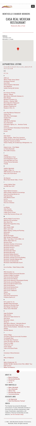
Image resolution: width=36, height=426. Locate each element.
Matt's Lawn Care (8, 229)
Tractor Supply (7, 346)
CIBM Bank (7, 119)
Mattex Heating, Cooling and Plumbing (14, 230)
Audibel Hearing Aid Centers (11, 88)
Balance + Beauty (8, 94)
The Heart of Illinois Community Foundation (15, 336)
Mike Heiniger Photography (11, 237)
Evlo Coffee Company (9, 150)
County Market (8, 129)
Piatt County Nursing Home (11, 287)
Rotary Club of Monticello (10, 308)
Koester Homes (8, 201)
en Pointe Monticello (9, 149)
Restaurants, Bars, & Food (18, 26)
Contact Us (11, 380)
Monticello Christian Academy (11, 245)
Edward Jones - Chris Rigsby (11, 147)
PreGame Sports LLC (9, 297)
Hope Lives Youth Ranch (10, 173)
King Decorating (8, 196)
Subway (6, 328)
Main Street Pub (8, 222)
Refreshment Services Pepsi (11, 305)
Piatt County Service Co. (10, 289)
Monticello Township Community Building (14, 257)
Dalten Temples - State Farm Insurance (14, 137)
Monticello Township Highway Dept (13, 259)
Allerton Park (11, 391)
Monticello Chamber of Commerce (13, 244)
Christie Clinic (7, 117)
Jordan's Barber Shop (9, 184)
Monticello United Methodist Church (13, 262)
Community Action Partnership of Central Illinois (16, 128)
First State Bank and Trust (11, 160)
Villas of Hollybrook (9, 357)
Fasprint (6, 155)
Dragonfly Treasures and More (12, 141)
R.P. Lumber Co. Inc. (9, 302)
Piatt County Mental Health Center (13, 284)
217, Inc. (6, 73)
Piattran (6, 292)
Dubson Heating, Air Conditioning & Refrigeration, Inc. (18, 142)
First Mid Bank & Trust (9, 157)
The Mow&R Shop (8, 338)
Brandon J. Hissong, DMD (10, 101)
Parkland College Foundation (11, 275)
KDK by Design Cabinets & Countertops (14, 192)
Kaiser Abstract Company (10, 191)
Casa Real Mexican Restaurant (12, 112)
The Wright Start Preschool (11, 340)
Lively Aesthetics (8, 210)
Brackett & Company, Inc (10, 99)
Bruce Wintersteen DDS (10, 104)
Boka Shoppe (7, 98)
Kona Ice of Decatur (9, 202)
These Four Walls (8, 343)
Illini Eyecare (7, 178)
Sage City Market (8, 313)
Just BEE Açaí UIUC (9, 186)
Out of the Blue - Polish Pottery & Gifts (14, 267)
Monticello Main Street (10, 251)
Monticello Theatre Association (12, 256)
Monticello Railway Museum (11, 254)
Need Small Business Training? (16, 401)
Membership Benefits (14, 379)
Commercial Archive (13, 394)
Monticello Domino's (9, 247)
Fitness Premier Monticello (11, 162)
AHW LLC (6, 78)
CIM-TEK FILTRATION (10, 121)
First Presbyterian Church (10, 158)
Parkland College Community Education (14, 273)
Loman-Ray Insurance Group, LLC (13, 214)
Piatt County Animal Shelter (11, 277)
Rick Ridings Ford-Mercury (11, 307)
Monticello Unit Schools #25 (11, 261)
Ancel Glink (7, 83)
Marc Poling (7, 225)
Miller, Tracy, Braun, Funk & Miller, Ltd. (14, 239)
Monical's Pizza (8, 242)
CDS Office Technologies (10, 116)
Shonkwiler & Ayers (9, 320)
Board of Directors (13, 377)
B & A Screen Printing (9, 93)
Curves (6, 131)
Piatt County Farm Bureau (11, 278)
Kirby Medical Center (9, 197)
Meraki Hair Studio (9, 235)
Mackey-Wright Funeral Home (12, 218)
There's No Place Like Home (11, 341)
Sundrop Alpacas (8, 330)
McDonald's (7, 232)
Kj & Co (6, 199)
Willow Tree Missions (9, 367)
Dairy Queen (7, 136)
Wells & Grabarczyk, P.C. (10, 362)
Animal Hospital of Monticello (11, 85)
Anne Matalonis (8, 86)
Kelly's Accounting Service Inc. (12, 194)
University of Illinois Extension (11, 353)
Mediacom (6, 234)
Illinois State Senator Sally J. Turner (13, 180)
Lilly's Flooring (7, 209)
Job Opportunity (12, 399)
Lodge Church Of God (9, 212)
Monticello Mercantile (9, 252)
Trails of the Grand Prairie (10, 348)
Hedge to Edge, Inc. (9, 170)
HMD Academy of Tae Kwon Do (12, 172)
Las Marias (7, 207)
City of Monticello (8, 123)
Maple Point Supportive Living (12, 224)
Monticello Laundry (9, 249)
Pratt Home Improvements (11, 295)
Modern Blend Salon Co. (10, 240)
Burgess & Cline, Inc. (9, 108)
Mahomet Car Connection (10, 220)
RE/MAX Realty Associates (11, 303)
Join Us (10, 382)
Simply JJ (6, 322)
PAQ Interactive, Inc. (9, 272)
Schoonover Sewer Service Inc (12, 316)
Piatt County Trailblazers (10, 290)
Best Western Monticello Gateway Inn (14, 96)
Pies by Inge (7, 294)
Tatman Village (8, 335)
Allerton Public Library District (11, 79)
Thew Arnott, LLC (8, 345)
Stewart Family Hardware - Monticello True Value (17, 327)
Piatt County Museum (9, 285)
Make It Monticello (13, 387)
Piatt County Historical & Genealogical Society (16, 280)
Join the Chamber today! (17, 414)
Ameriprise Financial (9, 81)
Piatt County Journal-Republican (12, 282)
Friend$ (6, 164)
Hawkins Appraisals (9, 168)
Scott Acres (7, 318)
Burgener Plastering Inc (10, 106)
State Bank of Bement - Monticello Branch (15, 323)
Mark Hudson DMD (9, 227)
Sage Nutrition (7, 315)
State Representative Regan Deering (13, 325)
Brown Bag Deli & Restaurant (11, 103)
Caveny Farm (7, 114)
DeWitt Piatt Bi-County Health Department (15, 139)
